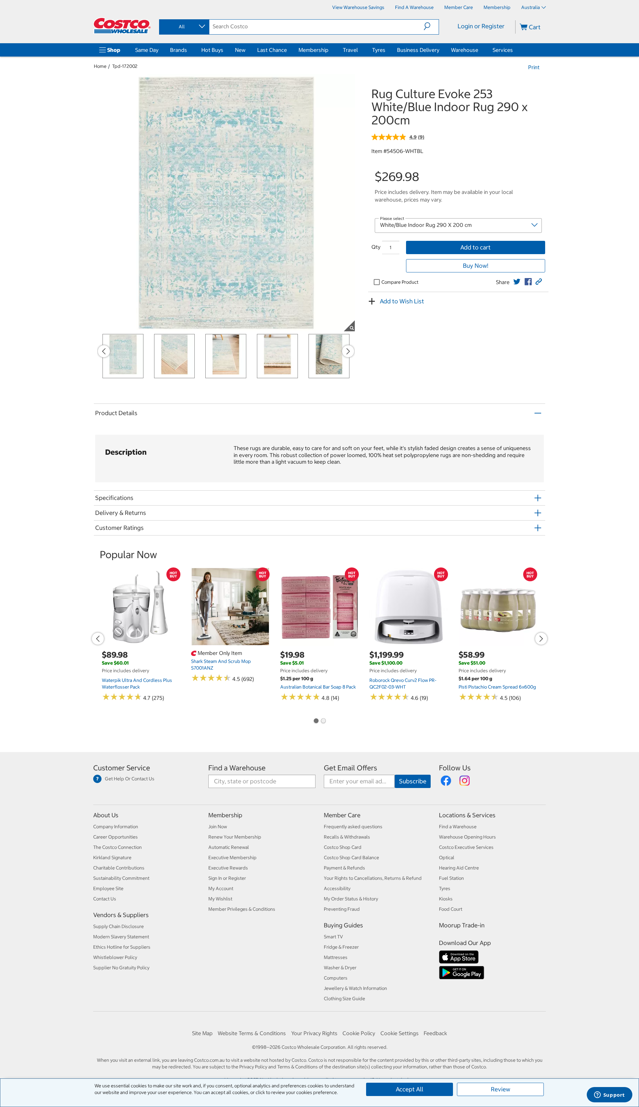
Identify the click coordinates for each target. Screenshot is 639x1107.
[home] (122, 25)
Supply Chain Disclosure (118, 926)
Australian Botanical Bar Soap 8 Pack (318, 687)
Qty (375, 246)
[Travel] (359, 50)
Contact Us (104, 899)
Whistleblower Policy (115, 957)
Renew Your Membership (234, 837)
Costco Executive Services (466, 847)
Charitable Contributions (118, 868)
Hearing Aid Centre (459, 868)
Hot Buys (212, 50)
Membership (313, 50)
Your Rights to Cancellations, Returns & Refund (373, 878)
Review (500, 1089)
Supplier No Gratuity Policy (121, 968)
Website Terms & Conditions (252, 1033)
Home (100, 66)
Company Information (115, 827)
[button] (431, 26)
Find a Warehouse (237, 767)
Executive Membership (232, 858)
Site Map (202, 1033)
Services (503, 50)
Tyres (378, 50)
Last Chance (272, 50)
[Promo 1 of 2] (316, 721)
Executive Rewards (228, 868)
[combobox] (183, 26)
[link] (517, 281)
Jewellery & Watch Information (355, 988)
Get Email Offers (350, 767)
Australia (530, 7)
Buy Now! (475, 265)
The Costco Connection (117, 847)
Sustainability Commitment (121, 878)
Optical (446, 858)
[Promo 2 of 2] (323, 721)
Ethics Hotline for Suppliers (121, 947)
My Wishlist (220, 899)
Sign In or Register (227, 878)
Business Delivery (418, 50)
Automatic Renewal (228, 847)
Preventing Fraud (342, 909)
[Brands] (188, 50)
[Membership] (329, 50)
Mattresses (335, 957)
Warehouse (464, 50)
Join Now (217, 827)
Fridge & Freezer (341, 947)
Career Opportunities (115, 837)
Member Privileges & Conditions (241, 909)
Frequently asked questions (353, 827)
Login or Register (481, 26)
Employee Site (108, 888)
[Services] (514, 50)
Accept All (409, 1089)
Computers (335, 978)
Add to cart (475, 247)
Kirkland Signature (112, 858)
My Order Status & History (351, 899)
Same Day (146, 50)
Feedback (435, 1033)
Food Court (450, 909)
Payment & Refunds (344, 868)
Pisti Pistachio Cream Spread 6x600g (497, 687)
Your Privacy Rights (314, 1033)
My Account (220, 888)
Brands (178, 50)
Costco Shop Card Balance (351, 858)
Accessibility (337, 888)
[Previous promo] (104, 351)
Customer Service (121, 767)
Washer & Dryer (340, 968)
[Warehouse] (479, 50)
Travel (350, 50)
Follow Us (455, 767)
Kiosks (446, 899)
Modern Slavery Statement (121, 937)
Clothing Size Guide (344, 999)
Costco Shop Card (342, 847)
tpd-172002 (124, 66)
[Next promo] (348, 351)
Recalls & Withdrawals (347, 837)
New (240, 50)
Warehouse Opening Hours (467, 837)
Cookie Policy (358, 1033)
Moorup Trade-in (462, 925)
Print (533, 67)
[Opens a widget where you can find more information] (609, 1095)
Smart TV (333, 937)
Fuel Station (451, 878)
